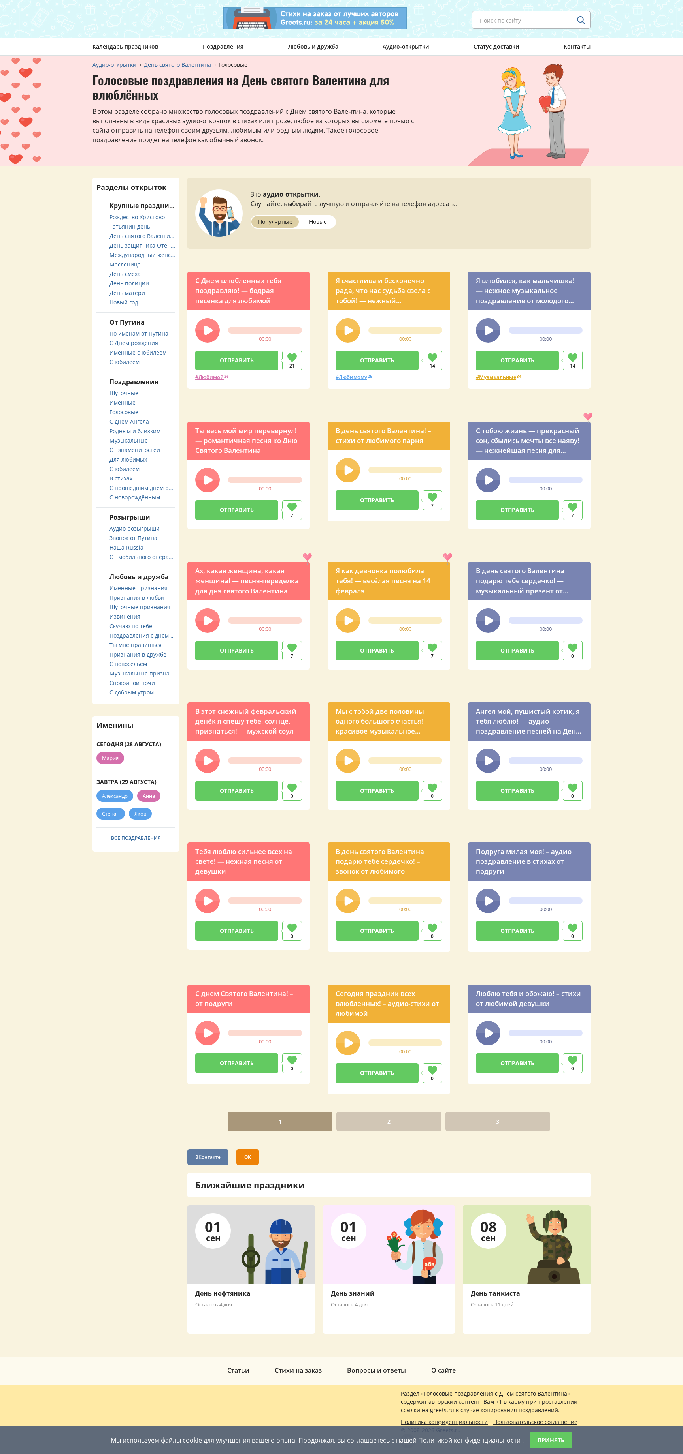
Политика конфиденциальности (444, 1422)
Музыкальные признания (142, 673)
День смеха (125, 274)
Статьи (238, 1370)
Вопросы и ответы (376, 1370)
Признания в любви (136, 597)
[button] (207, 330)
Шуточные (123, 393)
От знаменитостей (134, 450)
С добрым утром (131, 692)
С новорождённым (134, 497)
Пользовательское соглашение (535, 1422)
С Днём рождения (133, 343)
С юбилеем (124, 362)
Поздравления (223, 46)
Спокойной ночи (132, 683)
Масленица (125, 264)
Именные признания (138, 588)
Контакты (577, 46)
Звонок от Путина (133, 538)
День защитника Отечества (142, 245)
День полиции (129, 283)
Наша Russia (126, 547)
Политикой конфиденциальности (470, 1440)
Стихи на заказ (298, 1370)
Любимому (353, 377)
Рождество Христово (137, 217)
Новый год (123, 302)
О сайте (443, 1370)
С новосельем (128, 664)
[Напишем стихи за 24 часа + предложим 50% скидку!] (315, 18)
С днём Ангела (129, 421)
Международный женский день (142, 255)
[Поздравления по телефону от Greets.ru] (125, 18)
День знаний (353, 1293)
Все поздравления (136, 838)
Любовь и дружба (313, 46)
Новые (318, 221)
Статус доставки (496, 46)
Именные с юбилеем (137, 352)
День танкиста (495, 1293)
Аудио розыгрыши (134, 528)
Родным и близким (134, 431)
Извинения (124, 616)
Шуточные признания (139, 607)
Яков (140, 813)
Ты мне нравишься (135, 645)
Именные (122, 402)
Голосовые (123, 412)
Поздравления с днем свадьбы (142, 635)
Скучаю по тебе (130, 626)
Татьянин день (129, 226)
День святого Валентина (142, 236)
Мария (110, 758)
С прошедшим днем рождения (142, 488)
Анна (149, 795)
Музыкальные (497, 377)
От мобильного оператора (142, 557)
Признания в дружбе (137, 654)
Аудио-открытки (406, 46)
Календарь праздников (125, 46)
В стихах (120, 478)
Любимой (211, 377)
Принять (551, 1440)
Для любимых (128, 459)
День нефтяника (223, 1293)
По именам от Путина (138, 333)
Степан (110, 813)
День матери (127, 292)
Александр (115, 795)
